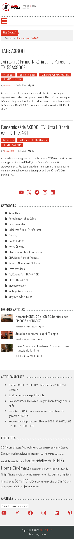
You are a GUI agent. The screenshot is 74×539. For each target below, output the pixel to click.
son (5, 481)
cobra (22, 453)
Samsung (58, 474)
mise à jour (34, 468)
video (69, 481)
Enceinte (50, 454)
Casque (64, 447)
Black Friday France (37, 534)
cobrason (33, 453)
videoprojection (7, 486)
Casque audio (9, 454)
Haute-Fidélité (16, 241)
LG (27, 468)
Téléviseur (34, 481)
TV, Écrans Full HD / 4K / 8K (55, 74)
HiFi (60, 460)
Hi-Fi (51, 460)
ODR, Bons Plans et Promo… (24, 257)
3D (2, 447)
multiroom (45, 468)
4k (6, 447)
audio (18, 447)
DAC (42, 454)
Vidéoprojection (17, 285)
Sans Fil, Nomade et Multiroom (25, 263)
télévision (45, 481)
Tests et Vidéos (27, 74)
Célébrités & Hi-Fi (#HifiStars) (25, 230)
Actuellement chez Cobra (22, 218)
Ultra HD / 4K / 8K (12, 79)
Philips (4, 474)
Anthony (8, 85)
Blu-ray (38, 448)
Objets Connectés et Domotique (26, 252)
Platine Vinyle (15, 474)
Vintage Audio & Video (21, 291)
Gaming (13, 235)
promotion (38, 474)
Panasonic (62, 468)
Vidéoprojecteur (23, 486)
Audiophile (28, 447)
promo (28, 474)
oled (53, 468)
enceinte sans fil (9, 461)
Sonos (10, 481)
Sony (18, 480)
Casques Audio (17, 224)
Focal (21, 461)
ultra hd (60, 480)
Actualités (8, 74)
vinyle (35, 486)
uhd (52, 481)
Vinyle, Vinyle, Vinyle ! (20, 296)
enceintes (59, 453)
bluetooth (45, 447)
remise (47, 474)
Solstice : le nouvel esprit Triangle (36, 334)
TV (25, 481)
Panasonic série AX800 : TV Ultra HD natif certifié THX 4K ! (35, 129)
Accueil (9, 38)
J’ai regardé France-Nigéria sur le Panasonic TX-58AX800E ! (35, 64)
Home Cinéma (16, 246)
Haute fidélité (36, 460)
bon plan (55, 447)
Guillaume (9, 150)
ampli (12, 447)
